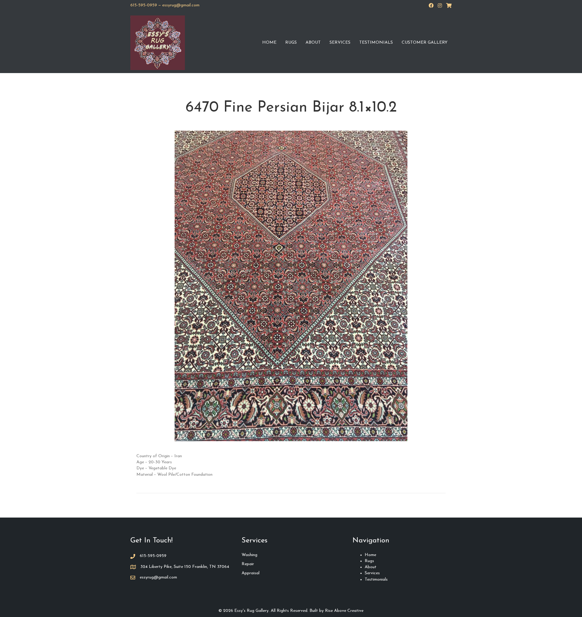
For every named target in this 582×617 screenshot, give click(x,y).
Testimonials (376, 42)
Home (269, 42)
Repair (248, 564)
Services (339, 42)
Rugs (291, 42)
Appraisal (250, 573)
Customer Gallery (424, 42)
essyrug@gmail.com (180, 5)
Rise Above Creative (344, 611)
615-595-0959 (143, 5)
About (313, 42)
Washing (249, 555)
